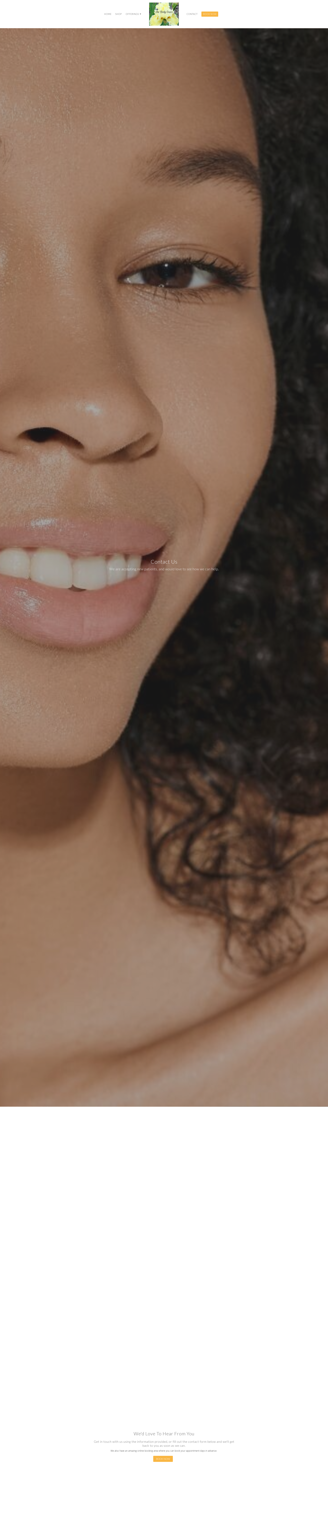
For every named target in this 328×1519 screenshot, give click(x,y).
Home (107, 14)
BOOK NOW (163, 1458)
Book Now (210, 14)
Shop (118, 14)
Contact (192, 14)
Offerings (132, 14)
